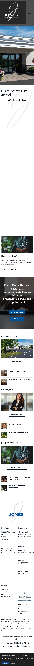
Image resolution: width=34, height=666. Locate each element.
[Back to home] (13, 12)
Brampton (25, 626)
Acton (23, 621)
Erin (9, 628)
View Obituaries (23, 532)
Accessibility (21, 637)
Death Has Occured (25, 534)
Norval (21, 624)
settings (21, 660)
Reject (13, 663)
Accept (5, 663)
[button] (29, 12)
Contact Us (17, 318)
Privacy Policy (6, 596)
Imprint (4, 594)
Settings (21, 663)
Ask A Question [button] (17, 312)
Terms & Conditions (9, 637)
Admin (19, 639)
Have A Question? (24, 537)
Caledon (4, 628)
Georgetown (16, 621)
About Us (4, 589)
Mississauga (20, 628)
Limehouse (12, 624)
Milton (13, 628)
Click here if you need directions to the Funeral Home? (8, 550)
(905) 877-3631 (23, 563)
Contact (4, 592)
